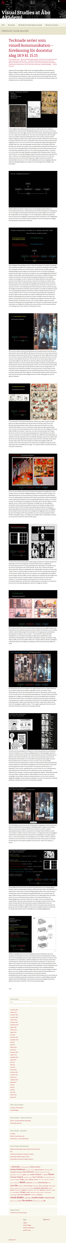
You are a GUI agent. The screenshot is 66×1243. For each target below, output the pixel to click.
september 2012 (14, 1079)
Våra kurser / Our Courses (51, 25)
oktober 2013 (13, 1054)
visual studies (17, 1197)
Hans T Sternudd (37, 1177)
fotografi (20, 1177)
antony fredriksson (17, 1169)
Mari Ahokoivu (52, 62)
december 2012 (14, 1072)
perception (37, 1188)
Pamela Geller (31, 1188)
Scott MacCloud (30, 1190)
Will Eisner (12, 1200)
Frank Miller (15, 62)
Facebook (38, 1174)
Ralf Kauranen (17, 1190)
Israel (42, 1179)
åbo (44, 1201)
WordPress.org (27, 1230)
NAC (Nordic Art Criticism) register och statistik (30, 25)
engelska (24, 1174)
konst (22, 1182)
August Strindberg (39, 1169)
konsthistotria (29, 1182)
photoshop (44, 1188)
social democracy (48, 1190)
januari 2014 (13, 1049)
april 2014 (12, 1044)
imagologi (26, 1179)
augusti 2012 (13, 1082)
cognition (41, 1172)
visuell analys (27, 1198)
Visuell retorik (15, 61)
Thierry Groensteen (35, 64)
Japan (11, 1182)
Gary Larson (22, 62)
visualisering (33, 1194)
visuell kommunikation (46, 64)
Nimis (27, 1188)
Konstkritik (35, 1182)
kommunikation (45, 62)
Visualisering (50, 59)
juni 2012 (12, 1084)
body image (19, 1172)
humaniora (12, 1179)
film (42, 1174)
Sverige (22, 1192)
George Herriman (29, 62)
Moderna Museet (52, 1185)
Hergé (44, 1177)
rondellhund (23, 1190)
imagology (30, 1179)
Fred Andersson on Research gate (18, 1212)
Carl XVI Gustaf (37, 1172)
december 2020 (14, 1014)
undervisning (20, 1194)
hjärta (53, 1177)
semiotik (34, 1190)
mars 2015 (12, 1034)
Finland (51, 1174)
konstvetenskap (42, 1182)
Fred (23, 59)
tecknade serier (20, 64)
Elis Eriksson (19, 1174)
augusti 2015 (13, 1032)
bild (51, 1169)
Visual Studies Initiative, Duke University (19, 1156)
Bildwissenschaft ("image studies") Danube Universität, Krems (25, 1149)
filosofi (45, 1174)
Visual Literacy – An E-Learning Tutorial (19, 1138)
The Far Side (27, 64)
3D (10, 1167)
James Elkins (46, 1179)
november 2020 (14, 1017)
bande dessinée (41, 61)
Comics (45, 1172)
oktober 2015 (13, 1029)
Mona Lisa (12, 1188)
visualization (39, 1194)
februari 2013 (13, 1069)
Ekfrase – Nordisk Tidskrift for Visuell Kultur (20, 1120)
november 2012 (14, 1074)
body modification (28, 1172)
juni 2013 (12, 1062)
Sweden (28, 1192)
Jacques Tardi (37, 62)
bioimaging (13, 1172)
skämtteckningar (34, 59)
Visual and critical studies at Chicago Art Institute (22, 1154)
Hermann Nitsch (49, 1177)
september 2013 (14, 1057)
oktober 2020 (13, 1019)
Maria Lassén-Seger (44, 1186)
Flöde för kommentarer (28, 1227)
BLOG (3, 25)
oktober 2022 (13, 1012)
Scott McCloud (12, 64)
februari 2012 (13, 1094)
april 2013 (12, 1064)
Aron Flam (28, 1169)
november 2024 (14, 1010)
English (28, 1174)
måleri (20, 1188)
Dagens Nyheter (13, 1174)
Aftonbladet (16, 1167)
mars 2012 (12, 1092)
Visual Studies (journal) (15, 1123)
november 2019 (14, 1022)
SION (38, 1190)
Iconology (12, 1133)
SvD (11, 1192)
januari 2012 (13, 1097)
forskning (13, 1177)
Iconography (17, 1179)
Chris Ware (48, 61)
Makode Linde (21, 1185)
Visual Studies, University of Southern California (21, 1159)
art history (32, 1169)
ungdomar (27, 1194)
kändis (49, 1182)
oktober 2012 (13, 1077)
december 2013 (14, 1052)
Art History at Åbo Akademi (16, 1107)
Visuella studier (23, 61)
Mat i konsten (11, 25)
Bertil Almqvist (47, 1169)
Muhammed (16, 1188)
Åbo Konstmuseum (36, 1200)
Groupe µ (30, 1177)
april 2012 (12, 1089)
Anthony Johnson (35, 1167)
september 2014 (14, 1039)
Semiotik (27, 59)
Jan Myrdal (51, 1179)
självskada (42, 1190)
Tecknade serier (42, 59)
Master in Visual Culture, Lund (17, 1136)
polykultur (50, 1188)
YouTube (19, 1200)
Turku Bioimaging (14, 1110)
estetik (32, 1174)
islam (40, 1179)
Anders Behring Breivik (25, 1167)
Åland (42, 1200)
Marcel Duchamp (28, 1186)
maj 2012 (12, 1087)
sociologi (53, 1190)
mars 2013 (12, 1067)
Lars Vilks (14, 1185)
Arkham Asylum (33, 61)
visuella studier (37, 1197)
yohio (16, 1200)
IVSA (11, 1151)
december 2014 (14, 1037)
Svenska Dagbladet (15, 1192)
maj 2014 (12, 1042)
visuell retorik (50, 1198)
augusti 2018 (13, 1027)
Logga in (25, 1222)
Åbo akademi (27, 1200)
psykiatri (12, 1190)
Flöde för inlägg (27, 1225)
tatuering (37, 1192)
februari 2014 (13, 1047)
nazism (23, 1188)
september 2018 (14, 1024)
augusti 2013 (13, 1059)
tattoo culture (33, 1192)
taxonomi (41, 1192)
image (22, 1179)
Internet (36, 1179)
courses (48, 1172)
